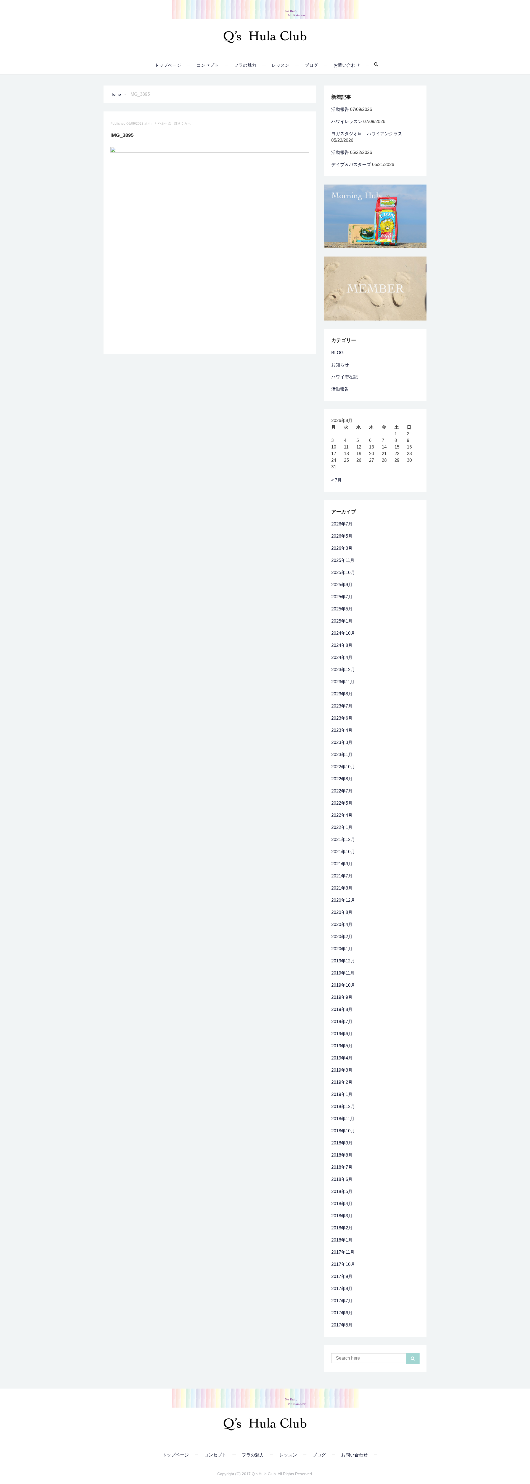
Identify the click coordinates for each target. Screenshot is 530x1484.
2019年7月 (342, 1021)
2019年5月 (342, 1045)
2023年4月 (342, 730)
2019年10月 (343, 985)
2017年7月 (342, 1300)
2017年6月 (342, 1312)
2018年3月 (342, 1215)
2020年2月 (342, 936)
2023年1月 (342, 754)
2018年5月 (342, 1191)
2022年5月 (342, 803)
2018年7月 (342, 1167)
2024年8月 (342, 645)
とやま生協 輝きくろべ (172, 124)
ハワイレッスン (346, 121)
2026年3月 (342, 548)
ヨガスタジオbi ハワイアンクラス (366, 133)
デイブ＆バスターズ (351, 164)
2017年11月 (342, 1252)
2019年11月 (342, 973)
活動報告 (340, 109)
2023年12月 (343, 669)
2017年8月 (342, 1288)
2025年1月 (342, 621)
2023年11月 (342, 681)
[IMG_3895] (209, 246)
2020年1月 (342, 948)
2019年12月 (343, 961)
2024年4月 (342, 657)
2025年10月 (343, 572)
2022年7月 (342, 791)
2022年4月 (342, 815)
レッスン (280, 65)
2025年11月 (342, 560)
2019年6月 (342, 1033)
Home (115, 94)
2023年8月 (342, 694)
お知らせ (340, 364)
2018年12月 (343, 1106)
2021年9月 (342, 863)
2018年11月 (342, 1118)
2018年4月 (342, 1203)
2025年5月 (342, 609)
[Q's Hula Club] (265, 35)
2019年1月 (342, 1094)
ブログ (311, 65)
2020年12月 (343, 900)
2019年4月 (342, 1058)
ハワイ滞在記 (344, 377)
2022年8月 (342, 778)
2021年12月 (343, 839)
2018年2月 (342, 1228)
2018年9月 (342, 1143)
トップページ (168, 65)
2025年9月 (342, 584)
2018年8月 (342, 1155)
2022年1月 (342, 827)
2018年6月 (342, 1179)
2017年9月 (342, 1276)
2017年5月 (342, 1325)
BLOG (337, 352)
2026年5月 (342, 536)
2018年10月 (343, 1130)
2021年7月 (342, 876)
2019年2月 (342, 1082)
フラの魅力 (245, 65)
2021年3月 (342, 888)
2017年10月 (343, 1264)
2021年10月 (343, 851)
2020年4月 (342, 924)
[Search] (374, 64)
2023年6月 (342, 718)
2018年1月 (342, 1240)
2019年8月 (342, 1009)
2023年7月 (342, 706)
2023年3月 (342, 742)
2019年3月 (342, 1070)
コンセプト (208, 65)
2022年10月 (343, 766)
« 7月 (336, 480)
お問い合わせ (346, 65)
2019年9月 (342, 997)
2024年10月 (343, 633)
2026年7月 (342, 524)
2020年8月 (342, 912)
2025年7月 (342, 596)
